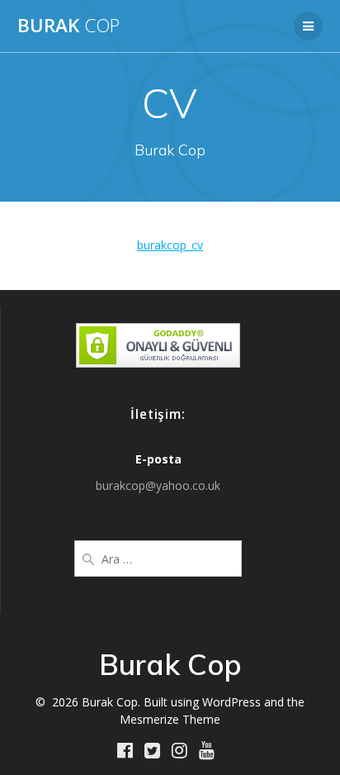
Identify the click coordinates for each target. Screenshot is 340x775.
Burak (68, 26)
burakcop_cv (170, 245)
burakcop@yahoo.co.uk (158, 485)
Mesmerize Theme (170, 719)
